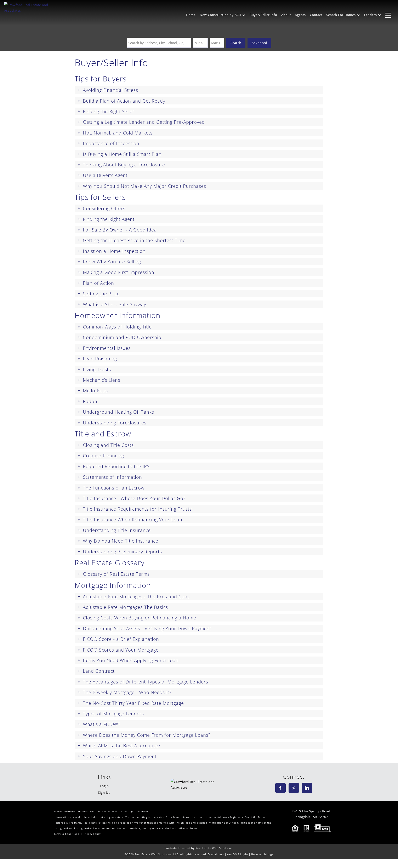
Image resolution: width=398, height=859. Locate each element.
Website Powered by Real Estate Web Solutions (199, 848)
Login (104, 786)
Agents (300, 15)
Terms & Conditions (66, 833)
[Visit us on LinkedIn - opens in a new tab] (307, 788)
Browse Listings (262, 854)
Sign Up (104, 792)
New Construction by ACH (220, 15)
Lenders (370, 15)
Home (191, 15)
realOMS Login (237, 854)
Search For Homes (341, 15)
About (286, 15)
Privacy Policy (92, 833)
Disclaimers (216, 854)
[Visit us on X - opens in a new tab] (294, 788)
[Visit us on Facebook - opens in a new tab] (280, 788)
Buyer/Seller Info (263, 15)
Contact (316, 15)
